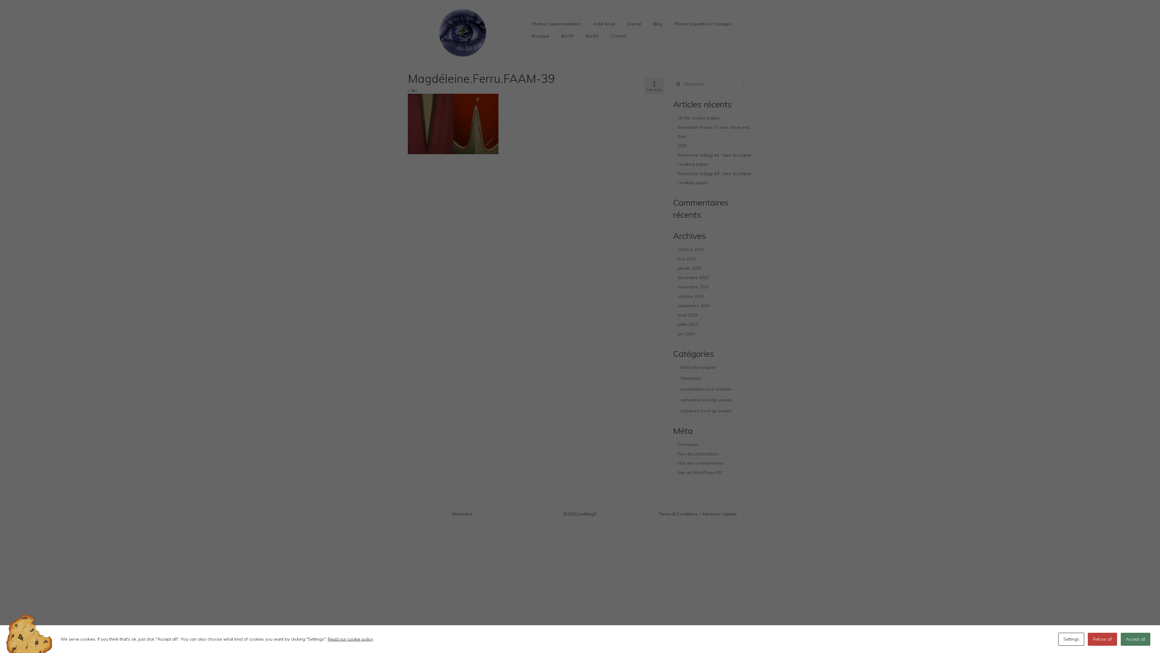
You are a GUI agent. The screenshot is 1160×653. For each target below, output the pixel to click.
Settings (1071, 639)
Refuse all (1102, 639)
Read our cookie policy (350, 639)
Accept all (1135, 639)
